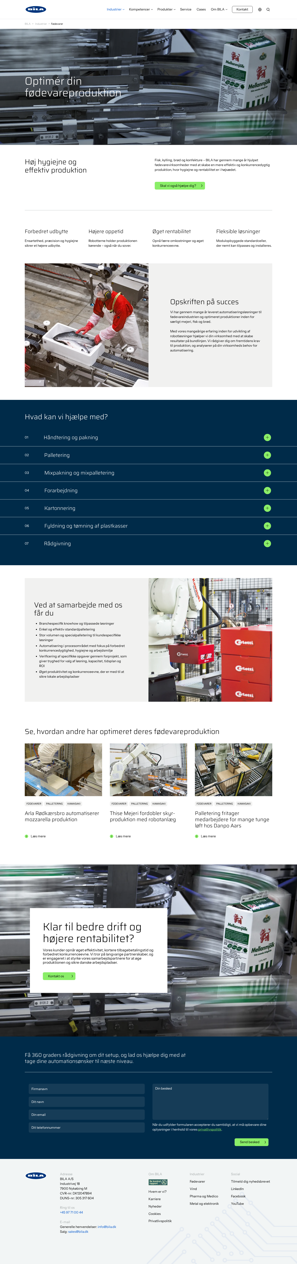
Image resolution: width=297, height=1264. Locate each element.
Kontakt (242, 9)
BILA (28, 23)
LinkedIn (237, 1189)
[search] (268, 9)
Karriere (154, 1199)
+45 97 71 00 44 (71, 1212)
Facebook (238, 1196)
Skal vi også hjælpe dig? (178, 186)
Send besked (250, 1142)
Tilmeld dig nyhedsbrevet (250, 1181)
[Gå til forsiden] (36, 9)
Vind (193, 1189)
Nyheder (155, 1206)
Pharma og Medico (204, 1196)
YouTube (237, 1204)
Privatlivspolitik (160, 1221)
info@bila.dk (107, 1227)
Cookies (154, 1214)
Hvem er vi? (157, 1192)
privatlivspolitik (209, 1129)
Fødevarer (197, 1181)
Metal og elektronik (204, 1204)
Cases (201, 9)
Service (185, 9)
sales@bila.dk (78, 1232)
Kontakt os (56, 976)
